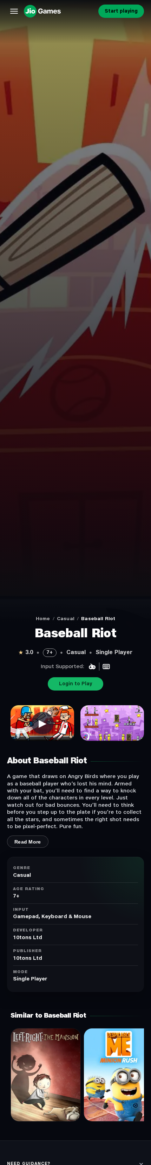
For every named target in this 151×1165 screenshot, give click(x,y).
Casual (65, 618)
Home (43, 618)
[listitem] (42, 723)
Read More (27, 842)
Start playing (121, 11)
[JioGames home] (60, 11)
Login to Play (75, 683)
